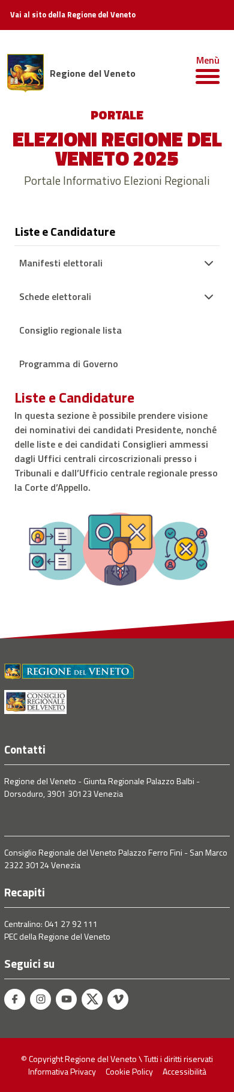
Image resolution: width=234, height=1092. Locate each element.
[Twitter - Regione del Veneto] (92, 999)
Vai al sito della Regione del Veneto (73, 15)
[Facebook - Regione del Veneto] (14, 999)
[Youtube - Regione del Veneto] (66, 999)
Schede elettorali (55, 296)
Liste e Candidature (65, 231)
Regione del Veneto (93, 73)
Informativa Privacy (62, 1071)
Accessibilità (184, 1071)
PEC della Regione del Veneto (57, 936)
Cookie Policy (129, 1071)
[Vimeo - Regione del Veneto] (117, 999)
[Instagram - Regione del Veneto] (40, 999)
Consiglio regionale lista (70, 330)
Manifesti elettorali (61, 263)
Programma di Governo (68, 363)
